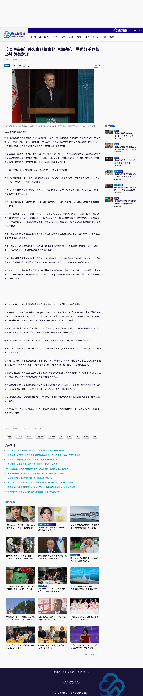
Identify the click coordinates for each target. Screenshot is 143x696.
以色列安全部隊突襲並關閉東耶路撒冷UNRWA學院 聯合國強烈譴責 (20, 618)
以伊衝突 (19, 437)
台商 (79, 37)
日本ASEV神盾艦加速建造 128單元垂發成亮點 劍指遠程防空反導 (84, 587)
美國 (60, 437)
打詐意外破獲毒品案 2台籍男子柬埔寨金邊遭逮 (52, 646)
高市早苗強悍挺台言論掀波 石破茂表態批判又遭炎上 (20, 646)
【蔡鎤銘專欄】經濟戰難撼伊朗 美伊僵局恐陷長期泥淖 (29, 478)
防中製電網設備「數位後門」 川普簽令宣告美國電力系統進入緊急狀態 (35, 473)
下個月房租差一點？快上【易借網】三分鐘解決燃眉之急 (51, 590)
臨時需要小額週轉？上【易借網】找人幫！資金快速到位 (84, 559)
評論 (95, 37)
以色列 (29, 437)
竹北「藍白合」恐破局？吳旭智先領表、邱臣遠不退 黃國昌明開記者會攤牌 (37, 468)
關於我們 (57, 672)
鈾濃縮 (86, 437)
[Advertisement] (71, 14)
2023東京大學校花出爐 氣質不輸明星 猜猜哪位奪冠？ (84, 618)
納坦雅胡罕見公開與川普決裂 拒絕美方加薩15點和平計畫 (52, 557)
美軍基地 (51, 437)
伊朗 (94, 437)
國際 (71, 37)
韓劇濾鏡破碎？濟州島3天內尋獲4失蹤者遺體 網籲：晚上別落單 (33, 491)
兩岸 (63, 37)
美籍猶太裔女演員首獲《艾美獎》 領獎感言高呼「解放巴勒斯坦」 (84, 646)
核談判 (69, 437)
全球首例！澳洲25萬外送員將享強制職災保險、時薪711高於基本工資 (20, 587)
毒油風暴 (44, 37)
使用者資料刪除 (83, 672)
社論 (103, 37)
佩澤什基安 (40, 437)
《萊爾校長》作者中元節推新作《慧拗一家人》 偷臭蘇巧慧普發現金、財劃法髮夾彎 (40, 487)
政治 (54, 37)
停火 (77, 437)
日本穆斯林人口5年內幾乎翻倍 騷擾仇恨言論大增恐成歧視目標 (20, 557)
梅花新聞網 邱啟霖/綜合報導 (15, 132)
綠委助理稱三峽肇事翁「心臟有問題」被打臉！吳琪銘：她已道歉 (32, 464)
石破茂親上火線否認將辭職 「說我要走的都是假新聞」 (52, 618)
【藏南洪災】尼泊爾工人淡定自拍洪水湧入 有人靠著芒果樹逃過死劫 (20, 526)
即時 (33, 37)
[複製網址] (24, 66)
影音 (112, 37)
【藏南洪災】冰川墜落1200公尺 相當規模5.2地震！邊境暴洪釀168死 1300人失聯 (39, 482)
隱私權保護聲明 (69, 672)
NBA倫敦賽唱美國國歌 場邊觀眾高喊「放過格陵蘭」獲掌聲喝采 (84, 526)
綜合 (87, 37)
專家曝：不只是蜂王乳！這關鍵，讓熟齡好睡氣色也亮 (52, 528)
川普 (9, 437)
